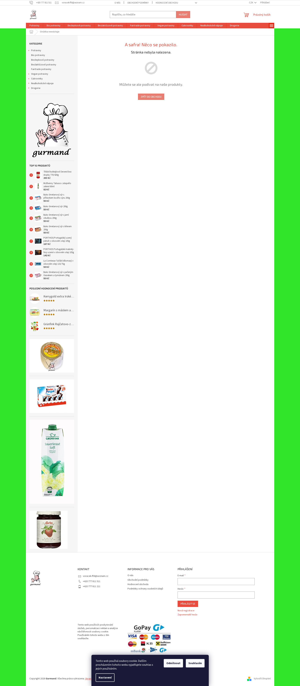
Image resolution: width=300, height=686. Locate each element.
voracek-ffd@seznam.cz (95, 576)
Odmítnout (173, 663)
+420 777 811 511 (91, 581)
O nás (117, 2)
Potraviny (36, 50)
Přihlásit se (187, 603)
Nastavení (105, 678)
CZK (251, 2)
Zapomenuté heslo (187, 614)
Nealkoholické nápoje (42, 83)
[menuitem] (34, 25)
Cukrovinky (37, 78)
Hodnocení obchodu (167, 2)
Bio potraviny (38, 55)
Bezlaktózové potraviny (43, 64)
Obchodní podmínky (138, 2)
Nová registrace (186, 610)
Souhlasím (195, 663)
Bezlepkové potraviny (42, 60)
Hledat (183, 14)
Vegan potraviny (39, 74)
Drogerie (35, 88)
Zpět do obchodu (151, 96)
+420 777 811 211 (91, 586)
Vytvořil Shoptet (262, 678)
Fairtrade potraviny (41, 69)
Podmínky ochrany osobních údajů (145, 588)
